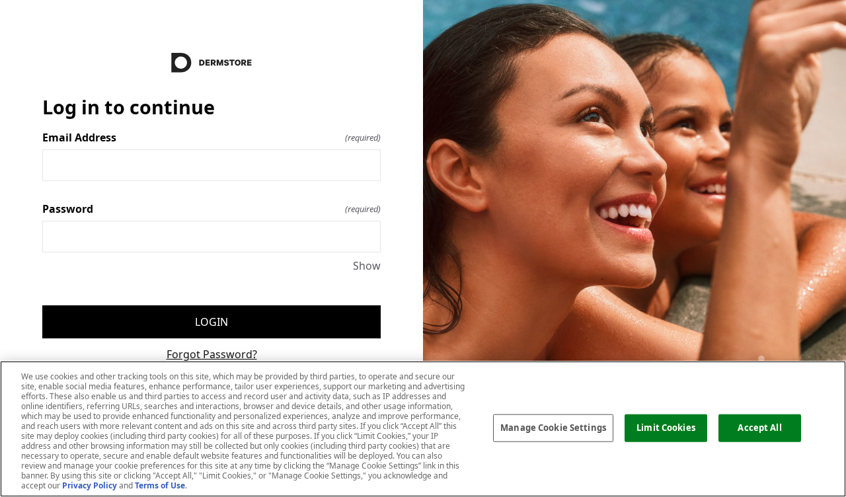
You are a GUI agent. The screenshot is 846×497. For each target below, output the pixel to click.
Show (367, 265)
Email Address (211, 137)
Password (211, 208)
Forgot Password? (212, 354)
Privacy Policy (89, 485)
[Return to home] (211, 63)
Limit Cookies (665, 428)
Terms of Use (160, 485)
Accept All (759, 428)
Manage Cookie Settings (553, 428)
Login (211, 322)
